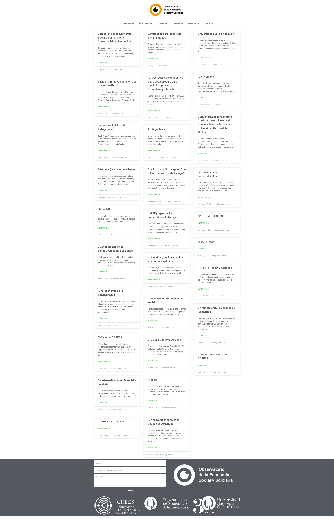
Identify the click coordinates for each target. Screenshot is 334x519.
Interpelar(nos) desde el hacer (116, 169)
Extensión (162, 23)
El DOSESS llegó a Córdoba (164, 339)
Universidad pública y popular (216, 33)
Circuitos (208, 23)
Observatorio (127, 23)
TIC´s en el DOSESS (110, 337)
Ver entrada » (104, 63)
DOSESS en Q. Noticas (111, 421)
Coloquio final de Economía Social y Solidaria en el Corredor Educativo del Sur (114, 37)
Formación (178, 23)
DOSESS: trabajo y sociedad (215, 267)
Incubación (193, 23)
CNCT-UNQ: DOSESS (210, 216)
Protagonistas (156, 129)
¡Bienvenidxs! (206, 76)
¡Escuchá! (104, 209)
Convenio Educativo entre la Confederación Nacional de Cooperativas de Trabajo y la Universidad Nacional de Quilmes (215, 124)
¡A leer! (152, 379)
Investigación (146, 23)
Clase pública (206, 242)
